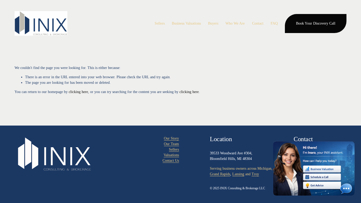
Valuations (171, 155)
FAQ (274, 23)
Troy (255, 174)
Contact (257, 23)
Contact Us (171, 161)
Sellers (174, 149)
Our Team (171, 144)
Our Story (171, 138)
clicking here (78, 92)
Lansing (238, 174)
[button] (314, 168)
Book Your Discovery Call (315, 23)
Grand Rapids (220, 174)
